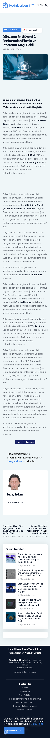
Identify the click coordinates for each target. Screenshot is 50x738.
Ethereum (30, 441)
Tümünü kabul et (14, 730)
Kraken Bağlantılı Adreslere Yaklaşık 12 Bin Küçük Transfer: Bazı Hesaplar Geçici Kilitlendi (30, 558)
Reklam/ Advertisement (25, 706)
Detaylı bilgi (37, 724)
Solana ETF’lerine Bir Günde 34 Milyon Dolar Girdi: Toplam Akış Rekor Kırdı (30, 602)
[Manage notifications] (6, 732)
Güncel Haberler (12, 29)
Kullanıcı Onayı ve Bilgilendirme (25, 699)
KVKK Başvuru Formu (25, 702)
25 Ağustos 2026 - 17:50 (26, 565)
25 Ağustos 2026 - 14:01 (26, 595)
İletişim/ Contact (25, 710)
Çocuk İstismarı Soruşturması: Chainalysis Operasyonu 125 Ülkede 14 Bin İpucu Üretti (31, 573)
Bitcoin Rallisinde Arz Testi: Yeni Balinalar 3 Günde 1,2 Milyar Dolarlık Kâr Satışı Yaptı (30, 617)
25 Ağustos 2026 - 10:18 (26, 624)
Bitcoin (19, 441)
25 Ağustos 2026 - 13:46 (26, 608)
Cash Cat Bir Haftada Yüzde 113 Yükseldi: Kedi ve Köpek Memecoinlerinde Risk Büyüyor (30, 588)
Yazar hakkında (13, 502)
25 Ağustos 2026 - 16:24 (26, 579)
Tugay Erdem (15, 494)
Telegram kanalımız (17, 462)
